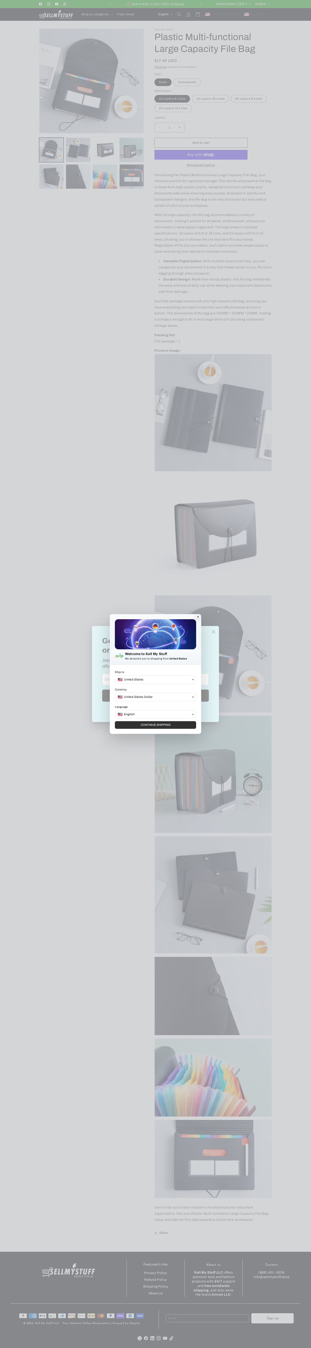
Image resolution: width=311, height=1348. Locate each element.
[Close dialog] (198, 617)
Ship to (119, 672)
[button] (155, 679)
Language (121, 706)
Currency (121, 689)
